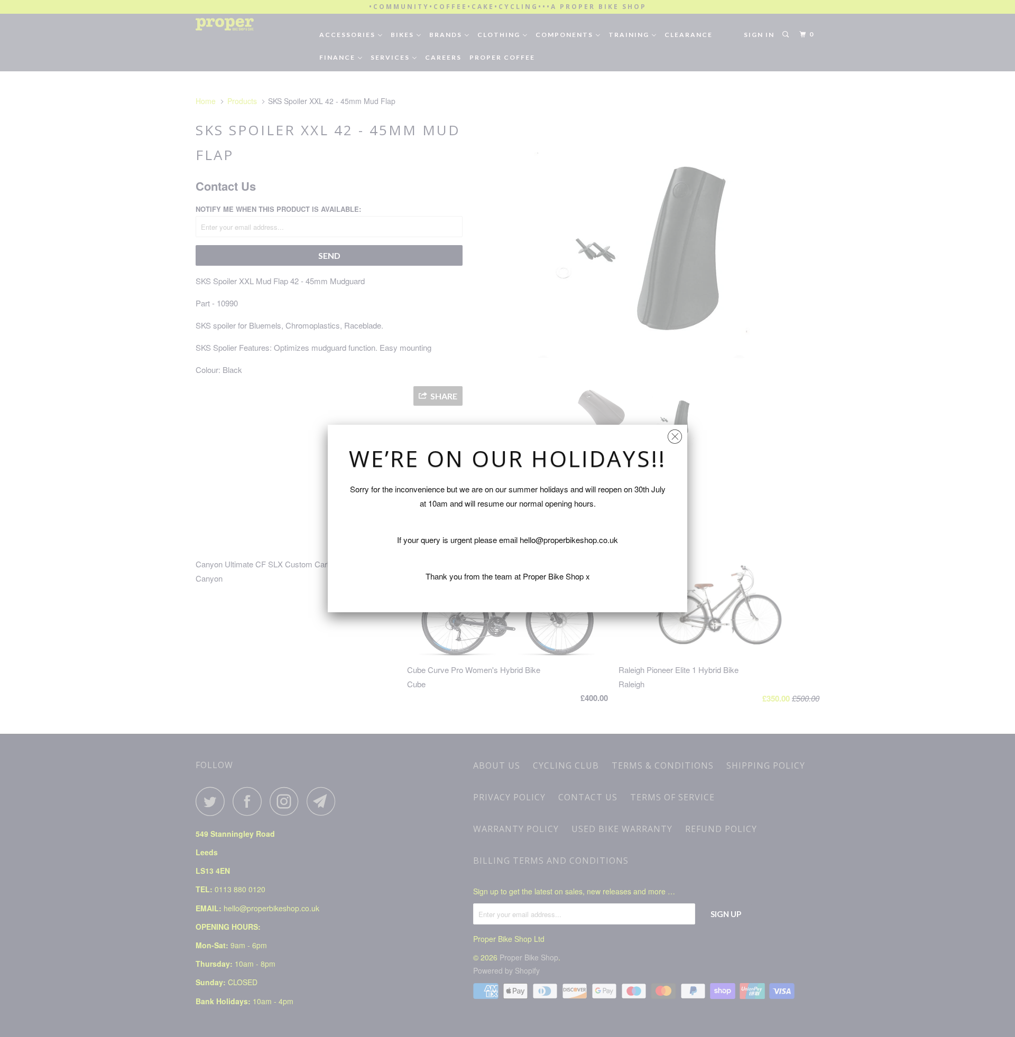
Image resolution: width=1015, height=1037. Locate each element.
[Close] (675, 434)
